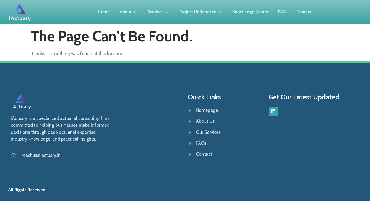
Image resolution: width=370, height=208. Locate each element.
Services (155, 11)
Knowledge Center (250, 11)
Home (104, 11)
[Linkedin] (273, 111)
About (125, 11)
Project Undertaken (197, 11)
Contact (303, 11)
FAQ (282, 11)
